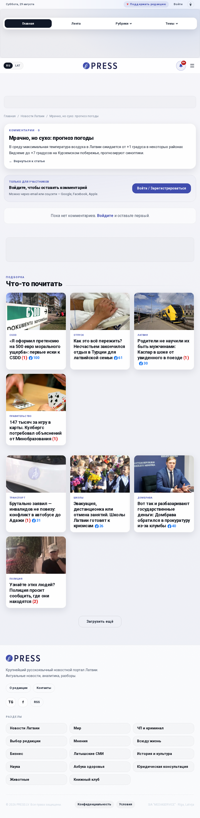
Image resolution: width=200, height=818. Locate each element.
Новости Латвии (32, 116)
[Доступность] (190, 4)
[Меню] (192, 66)
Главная (10, 116)
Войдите (105, 215)
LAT (17, 65)
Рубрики (122, 23)
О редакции (18, 688)
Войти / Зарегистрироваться (161, 188)
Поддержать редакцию (146, 4)
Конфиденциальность (94, 804)
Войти (178, 4)
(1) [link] (24, 357)
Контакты (44, 688)
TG (10, 702)
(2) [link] (35, 601)
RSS (37, 702)
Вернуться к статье (27, 161)
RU (8, 65)
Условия (125, 804)
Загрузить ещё (100, 622)
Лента (75, 23)
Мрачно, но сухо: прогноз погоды (74, 116)
